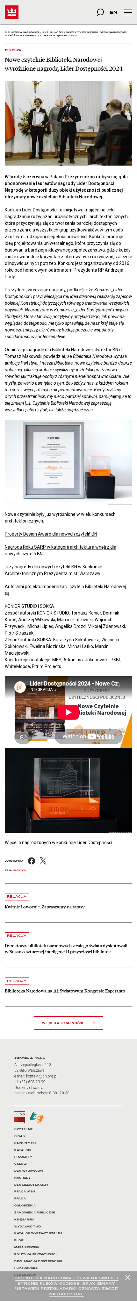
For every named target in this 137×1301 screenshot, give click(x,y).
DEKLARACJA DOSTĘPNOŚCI (38, 1261)
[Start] (11, 12)
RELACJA (17, 896)
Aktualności (52, 32)
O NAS (19, 1136)
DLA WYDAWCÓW (28, 1171)
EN (113, 12)
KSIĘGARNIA (24, 1219)
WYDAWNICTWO (27, 1226)
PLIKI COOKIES (26, 1268)
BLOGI (19, 1240)
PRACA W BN (24, 1191)
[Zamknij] (128, 1277)
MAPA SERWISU (27, 1247)
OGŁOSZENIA (25, 1205)
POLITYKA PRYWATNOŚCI (35, 1254)
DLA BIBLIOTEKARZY (31, 1185)
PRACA (20, 1198)
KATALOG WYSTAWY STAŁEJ (38, 1233)
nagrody (19, 870)
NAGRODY (22, 1178)
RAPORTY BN (25, 1143)
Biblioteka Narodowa (22, 32)
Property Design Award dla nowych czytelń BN (51, 534)
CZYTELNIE (23, 1129)
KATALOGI (22, 1150)
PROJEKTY (23, 1157)
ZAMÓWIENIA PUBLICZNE (34, 1212)
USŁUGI (20, 1164)
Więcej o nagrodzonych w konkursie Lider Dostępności (58, 842)
